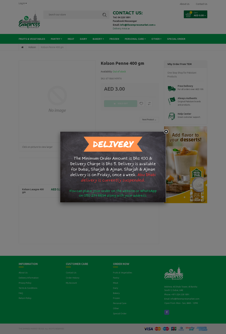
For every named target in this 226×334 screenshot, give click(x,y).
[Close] (166, 132)
